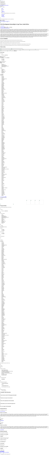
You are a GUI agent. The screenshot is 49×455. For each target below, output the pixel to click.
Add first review (3, 27)
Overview (3, 14)
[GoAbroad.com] (1, 0)
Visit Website (1, 420)
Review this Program (2, 411)
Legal (6, 452)
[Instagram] (1, 451)
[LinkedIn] (3, 451)
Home (2, 8)
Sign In (1, 6)
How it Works (1, 5)
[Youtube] (2, 451)
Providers (3, 9)
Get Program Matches (5, 5)
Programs (3, 16)
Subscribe (2, 436)
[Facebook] (0, 451)
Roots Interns (3, 11)
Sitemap (8, 452)
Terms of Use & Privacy (3, 452)
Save (3, 20)
